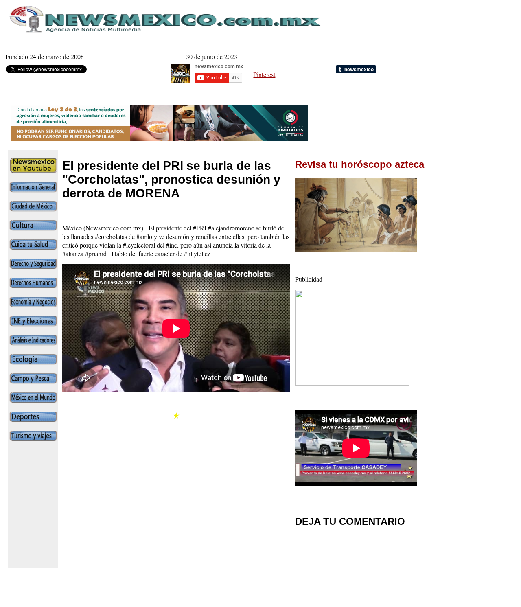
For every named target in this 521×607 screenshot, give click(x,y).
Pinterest (264, 74)
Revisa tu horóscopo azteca (359, 164)
